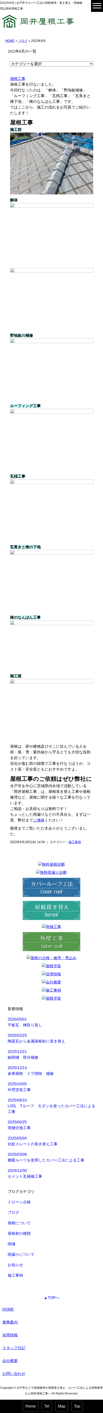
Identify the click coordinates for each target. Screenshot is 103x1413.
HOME (10, 41)
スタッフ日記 (13, 1348)
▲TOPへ (51, 1298)
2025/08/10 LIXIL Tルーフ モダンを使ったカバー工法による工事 (51, 1106)
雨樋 (11, 1244)
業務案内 (10, 1322)
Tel (46, 1406)
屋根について (19, 1223)
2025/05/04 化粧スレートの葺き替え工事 (32, 1141)
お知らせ (15, 1265)
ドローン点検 (19, 1202)
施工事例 (75, 842)
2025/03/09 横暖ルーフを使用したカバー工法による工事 (46, 1157)
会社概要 (10, 1361)
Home (30, 1406)
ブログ (23, 41)
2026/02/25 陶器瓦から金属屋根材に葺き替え (36, 1038)
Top (77, 1406)
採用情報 (10, 1335)
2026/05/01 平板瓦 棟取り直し (25, 1022)
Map (61, 1406)
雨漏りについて (21, 1254)
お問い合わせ (13, 1374)
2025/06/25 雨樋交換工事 (19, 1125)
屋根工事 (17, 79)
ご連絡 (39, 820)
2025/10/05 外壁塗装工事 (19, 1087)
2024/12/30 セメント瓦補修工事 (25, 1173)
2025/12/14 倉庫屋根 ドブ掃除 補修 (31, 1071)
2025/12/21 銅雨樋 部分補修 (23, 1054)
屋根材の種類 (19, 1233)
